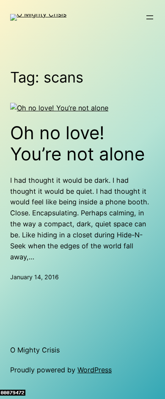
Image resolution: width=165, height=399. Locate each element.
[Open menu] (150, 17)
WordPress (94, 370)
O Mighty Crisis (35, 350)
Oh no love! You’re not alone (77, 143)
